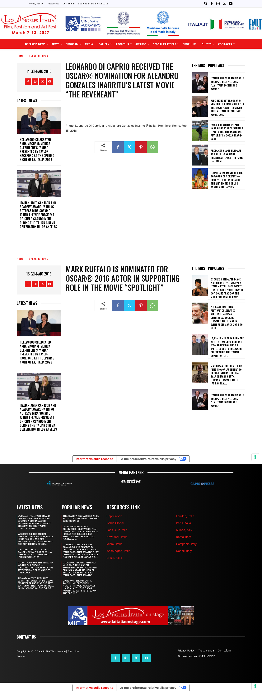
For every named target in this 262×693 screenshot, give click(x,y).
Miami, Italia (114, 544)
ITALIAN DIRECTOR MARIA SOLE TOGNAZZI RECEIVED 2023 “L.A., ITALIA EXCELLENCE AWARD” (227, 83)
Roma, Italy (183, 537)
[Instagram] (218, 3)
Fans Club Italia (116, 530)
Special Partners (164, 44)
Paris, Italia (183, 523)
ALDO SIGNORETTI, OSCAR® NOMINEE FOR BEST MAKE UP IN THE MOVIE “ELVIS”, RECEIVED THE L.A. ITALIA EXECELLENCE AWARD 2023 (227, 107)
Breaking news (38, 56)
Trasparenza (52, 3)
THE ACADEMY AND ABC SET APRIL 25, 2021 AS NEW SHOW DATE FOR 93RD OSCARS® (81, 518)
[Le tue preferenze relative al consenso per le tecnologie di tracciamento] (255, 686)
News (55, 44)
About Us (122, 44)
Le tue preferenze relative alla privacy (147, 688)
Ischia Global (115, 523)
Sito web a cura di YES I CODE (93, 3)
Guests (207, 44)
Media (89, 44)
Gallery (103, 44)
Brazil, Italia (114, 558)
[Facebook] (211, 3)
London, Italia (185, 516)
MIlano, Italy (184, 530)
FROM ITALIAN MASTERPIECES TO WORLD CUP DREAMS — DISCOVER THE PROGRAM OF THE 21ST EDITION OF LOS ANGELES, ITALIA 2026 (226, 180)
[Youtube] (230, 3)
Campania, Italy (186, 544)
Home (20, 56)
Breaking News (35, 44)
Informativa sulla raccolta (94, 688)
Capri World (114, 516)
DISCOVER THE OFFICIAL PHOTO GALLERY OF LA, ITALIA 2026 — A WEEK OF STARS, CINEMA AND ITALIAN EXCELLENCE (35, 553)
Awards (140, 44)
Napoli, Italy (184, 551)
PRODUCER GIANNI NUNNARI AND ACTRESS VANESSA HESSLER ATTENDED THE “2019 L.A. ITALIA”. (227, 155)
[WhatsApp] (152, 147)
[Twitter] (224, 3)
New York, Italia (116, 537)
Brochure (189, 44)
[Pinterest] (141, 147)
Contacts (225, 44)
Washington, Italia (118, 551)
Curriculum (69, 3)
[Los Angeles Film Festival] (131, 23)
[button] (206, 3)
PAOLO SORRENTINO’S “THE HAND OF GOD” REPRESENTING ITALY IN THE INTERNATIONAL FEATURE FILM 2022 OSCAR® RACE (227, 132)
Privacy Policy (36, 3)
